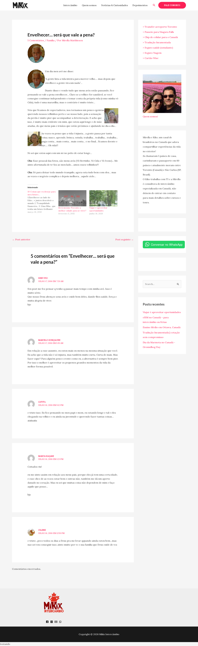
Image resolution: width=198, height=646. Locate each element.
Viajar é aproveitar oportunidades (162, 312)
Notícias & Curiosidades (114, 5)
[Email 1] (56, 621)
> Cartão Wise (150, 58)
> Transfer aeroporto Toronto (160, 26)
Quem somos (89, 5)
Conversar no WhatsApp (166, 244)
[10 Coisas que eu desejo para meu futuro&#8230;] (43, 201)
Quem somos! (150, 116)
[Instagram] (51, 621)
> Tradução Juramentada (157, 42)
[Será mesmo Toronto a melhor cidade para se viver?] (72, 198)
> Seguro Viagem (152, 52)
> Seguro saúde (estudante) (158, 47)
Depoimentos (140, 5)
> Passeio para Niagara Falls (158, 31)
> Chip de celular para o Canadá (160, 37)
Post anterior (21, 239)
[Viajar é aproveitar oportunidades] (103, 198)
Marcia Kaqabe (46, 456)
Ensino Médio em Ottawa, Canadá (161, 327)
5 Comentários (36, 40)
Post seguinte (124, 239)
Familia (51, 40)
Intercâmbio (70, 5)
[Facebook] (47, 621)
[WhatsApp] (60, 621)
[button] (154, 5)
